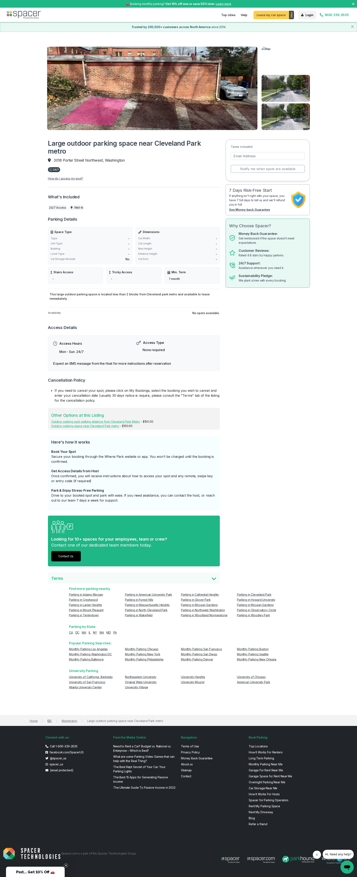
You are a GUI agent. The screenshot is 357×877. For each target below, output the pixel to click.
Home (34, 721)
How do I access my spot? (65, 178)
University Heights (193, 677)
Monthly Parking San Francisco (201, 649)
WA (101, 632)
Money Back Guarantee (197, 758)
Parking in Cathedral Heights (200, 594)
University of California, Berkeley (91, 677)
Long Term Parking (261, 758)
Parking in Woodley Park (253, 615)
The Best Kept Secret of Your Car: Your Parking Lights (139, 769)
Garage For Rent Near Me (266, 770)
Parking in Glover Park (196, 599)
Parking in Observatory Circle (256, 610)
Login (309, 15)
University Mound (192, 682)
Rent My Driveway (261, 812)
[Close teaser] (66, 865)
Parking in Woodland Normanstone (204, 615)
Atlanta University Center (85, 687)
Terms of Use (190, 746)
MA (84, 632)
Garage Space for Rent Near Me (270, 776)
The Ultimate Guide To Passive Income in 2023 (144, 787)
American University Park (253, 682)
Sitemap (186, 770)
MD (108, 632)
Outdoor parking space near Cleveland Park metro (85, 426)
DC (77, 632)
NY (95, 632)
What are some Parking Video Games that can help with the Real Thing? (144, 759)
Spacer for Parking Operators (268, 800)
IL (90, 632)
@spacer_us (57, 758)
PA (115, 632)
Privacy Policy (190, 752)
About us (187, 764)
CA (71, 632)
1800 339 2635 (336, 15)
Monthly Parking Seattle (253, 654)
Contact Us (65, 556)
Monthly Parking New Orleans (256, 659)
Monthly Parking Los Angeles (88, 649)
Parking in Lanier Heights (85, 605)
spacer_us (56, 764)
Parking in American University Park (148, 594)
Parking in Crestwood (83, 599)
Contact (186, 776)
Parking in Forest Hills (139, 599)
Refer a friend (258, 824)
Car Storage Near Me (263, 788)
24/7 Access (57, 207)
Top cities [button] (228, 15)
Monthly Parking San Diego (199, 654)
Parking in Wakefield (138, 615)
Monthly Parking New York (142, 654)
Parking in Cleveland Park (254, 594)
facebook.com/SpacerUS (66, 752)
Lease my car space (271, 15)
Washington (69, 721)
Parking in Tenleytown (84, 615)
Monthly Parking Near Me (266, 764)
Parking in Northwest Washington (203, 610)
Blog (252, 818)
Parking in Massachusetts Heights (147, 605)
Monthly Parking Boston (253, 649)
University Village (136, 687)
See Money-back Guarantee (249, 209)
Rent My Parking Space (264, 806)
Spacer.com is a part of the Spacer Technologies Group (98, 853)
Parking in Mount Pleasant (86, 610)
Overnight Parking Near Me (267, 782)
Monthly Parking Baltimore (86, 659)
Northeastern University (140, 677)
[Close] (352, 26)
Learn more (223, 4)
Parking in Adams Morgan (86, 594)
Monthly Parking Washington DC (90, 654)
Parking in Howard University (256, 599)
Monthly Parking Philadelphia (144, 659)
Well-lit (78, 207)
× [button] (353, 4)
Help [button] (244, 15)
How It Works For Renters (266, 752)
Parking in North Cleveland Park (146, 610)
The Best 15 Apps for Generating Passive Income (140, 779)
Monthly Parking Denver (197, 659)
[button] (35, 872)
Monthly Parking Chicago (141, 649)
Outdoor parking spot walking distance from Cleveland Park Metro (95, 421)
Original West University (141, 682)
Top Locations (258, 746)
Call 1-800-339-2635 (63, 746)
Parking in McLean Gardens (199, 605)
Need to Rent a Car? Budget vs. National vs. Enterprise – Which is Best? (142, 748)
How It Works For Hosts (264, 794)
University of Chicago (251, 677)
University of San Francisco (87, 682)
